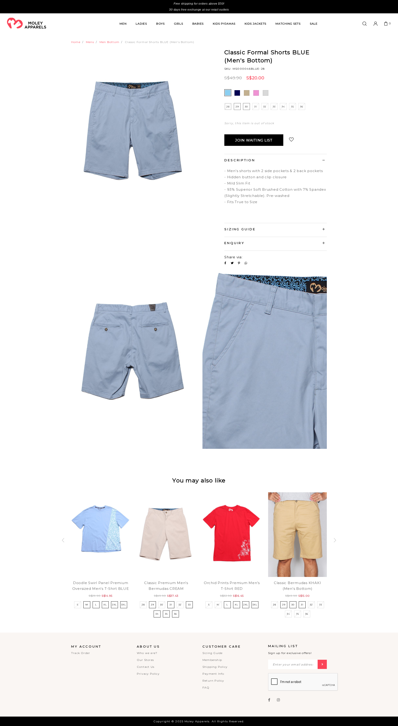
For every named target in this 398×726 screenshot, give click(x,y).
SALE (314, 23)
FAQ (206, 687)
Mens (90, 42)
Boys (160, 23)
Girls (178, 23)
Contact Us (145, 666)
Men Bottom (109, 42)
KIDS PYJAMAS (224, 23)
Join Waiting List (253, 140)
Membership (212, 660)
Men (123, 23)
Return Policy (213, 680)
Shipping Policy (215, 666)
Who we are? (147, 653)
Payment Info (213, 673)
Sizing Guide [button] (240, 229)
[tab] (275, 161)
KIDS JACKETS (255, 23)
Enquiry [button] (234, 243)
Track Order (80, 653)
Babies (198, 23)
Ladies (141, 23)
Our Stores (145, 660)
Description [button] (239, 160)
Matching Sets (288, 23)
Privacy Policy (148, 673)
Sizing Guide (212, 653)
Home (75, 42)
